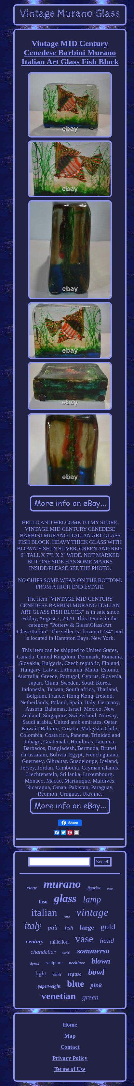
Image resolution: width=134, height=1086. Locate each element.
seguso (75, 974)
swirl (66, 952)
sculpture (54, 962)
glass (65, 898)
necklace (77, 962)
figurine (93, 888)
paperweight (49, 986)
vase (84, 939)
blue (75, 984)
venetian (58, 996)
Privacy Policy (69, 1058)
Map (69, 1036)
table (110, 889)
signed (34, 963)
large (87, 927)
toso (43, 901)
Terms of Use (70, 1069)
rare (67, 916)
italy (32, 925)
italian (44, 912)
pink (96, 985)
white (57, 974)
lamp (92, 899)
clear (32, 887)
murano (62, 884)
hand (107, 941)
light (40, 973)
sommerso (93, 951)
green (90, 997)
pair (53, 927)
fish (69, 927)
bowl (96, 972)
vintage (92, 912)
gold (107, 926)
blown (100, 961)
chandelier (43, 951)
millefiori (59, 942)
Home (70, 1025)
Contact (70, 1047)
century (35, 941)
